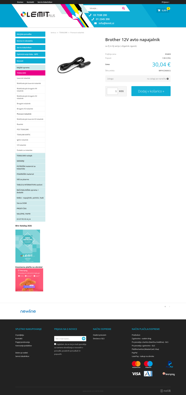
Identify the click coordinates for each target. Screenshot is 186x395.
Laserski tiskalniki (23, 78)
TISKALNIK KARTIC (24, 134)
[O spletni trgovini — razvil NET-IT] (165, 391)
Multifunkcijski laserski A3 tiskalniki (30, 119)
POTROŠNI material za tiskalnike (26, 167)
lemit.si (53, 32)
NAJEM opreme (23, 67)
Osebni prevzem (99, 335)
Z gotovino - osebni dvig (141, 338)
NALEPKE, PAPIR (23, 214)
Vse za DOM (22, 203)
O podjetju (19, 335)
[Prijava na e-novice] (83, 338)
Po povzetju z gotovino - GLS (143, 345)
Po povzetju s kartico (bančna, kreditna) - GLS (150, 342)
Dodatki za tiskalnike (24, 150)
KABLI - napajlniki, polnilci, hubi (30, 198)
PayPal (134, 352)
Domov (20, 2)
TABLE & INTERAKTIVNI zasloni (29, 184)
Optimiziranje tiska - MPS (27, 54)
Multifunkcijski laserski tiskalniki (29, 83)
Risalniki (20, 124)
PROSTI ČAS (21, 208)
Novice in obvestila (25, 41)
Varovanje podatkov (23, 345)
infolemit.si (106, 23)
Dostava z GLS (98, 338)
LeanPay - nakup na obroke (143, 356)
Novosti (20, 61)
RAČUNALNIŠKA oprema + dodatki (28, 191)
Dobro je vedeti (21, 352)
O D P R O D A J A (24, 219)
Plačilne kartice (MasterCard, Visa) (145, 349)
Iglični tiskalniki (22, 140)
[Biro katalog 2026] (27, 262)
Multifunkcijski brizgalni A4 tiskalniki (27, 89)
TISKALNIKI (21, 73)
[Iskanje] (123, 9)
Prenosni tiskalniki (24, 114)
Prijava (165, 2)
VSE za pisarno (23, 179)
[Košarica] (162, 10)
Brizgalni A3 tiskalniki (25, 109)
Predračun (136, 335)
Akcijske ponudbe (24, 34)
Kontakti (30, 2)
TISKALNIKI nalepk (24, 155)
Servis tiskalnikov (45, 2)
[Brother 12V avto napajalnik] (75, 63)
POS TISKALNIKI (23, 129)
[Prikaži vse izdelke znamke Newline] (28, 311)
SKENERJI (20, 161)
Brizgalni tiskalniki (24, 103)
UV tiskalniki (21, 145)
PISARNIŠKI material (25, 174)
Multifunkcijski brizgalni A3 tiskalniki (27, 97)
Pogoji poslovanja (22, 342)
